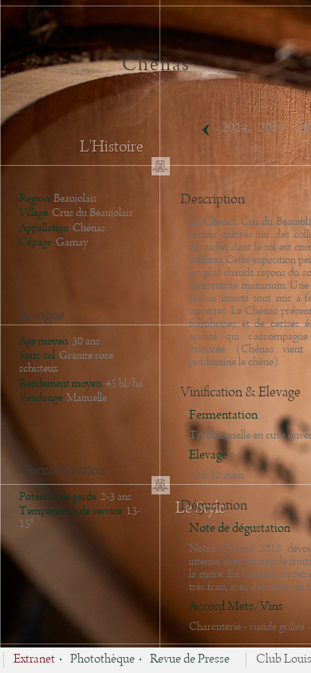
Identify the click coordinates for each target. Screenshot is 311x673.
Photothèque (102, 660)
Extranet (34, 660)
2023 (272, 128)
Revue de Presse (190, 660)
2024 (234, 128)
